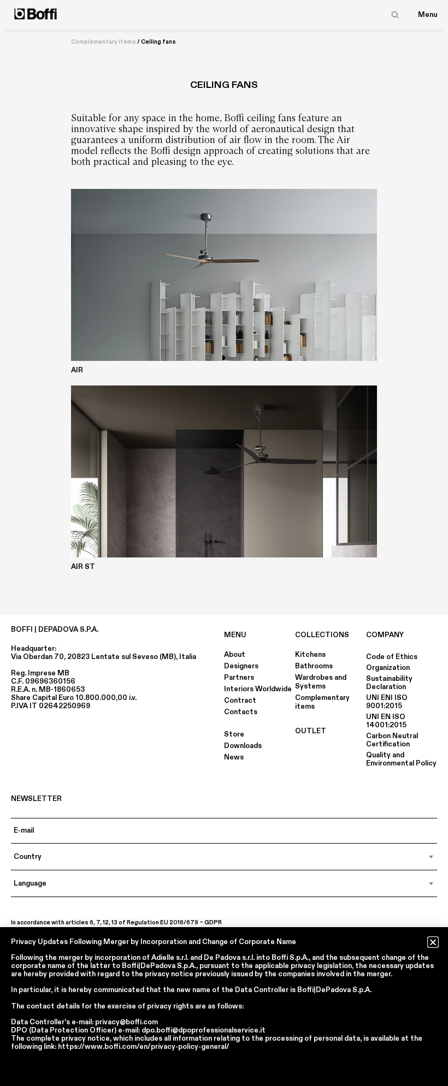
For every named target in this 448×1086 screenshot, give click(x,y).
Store (234, 734)
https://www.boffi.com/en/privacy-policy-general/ (143, 1046)
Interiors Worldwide (258, 689)
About (234, 654)
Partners (239, 677)
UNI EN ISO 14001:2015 (386, 721)
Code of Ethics (391, 656)
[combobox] (224, 856)
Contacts (240, 712)
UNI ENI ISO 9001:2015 (387, 701)
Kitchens (310, 654)
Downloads (243, 745)
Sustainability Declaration (389, 682)
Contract (240, 700)
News (234, 757)
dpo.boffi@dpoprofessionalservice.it (204, 1030)
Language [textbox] (30, 883)
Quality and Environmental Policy (401, 759)
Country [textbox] (28, 856)
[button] (433, 942)
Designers (241, 666)
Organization (388, 667)
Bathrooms (314, 666)
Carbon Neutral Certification (392, 740)
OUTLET (310, 731)
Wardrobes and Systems (320, 682)
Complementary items (103, 42)
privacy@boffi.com (126, 1022)
